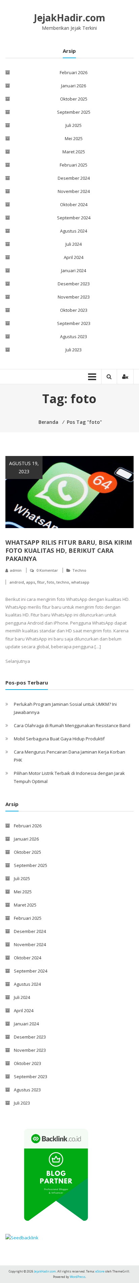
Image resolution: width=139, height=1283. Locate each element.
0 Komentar (47, 570)
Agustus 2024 (73, 231)
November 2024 (74, 191)
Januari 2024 (73, 270)
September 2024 (73, 218)
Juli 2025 (73, 125)
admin (16, 570)
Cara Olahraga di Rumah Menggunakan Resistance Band (72, 725)
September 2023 (73, 323)
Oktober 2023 (73, 310)
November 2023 (74, 297)
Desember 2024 (74, 178)
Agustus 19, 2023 (24, 467)
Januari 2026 (73, 86)
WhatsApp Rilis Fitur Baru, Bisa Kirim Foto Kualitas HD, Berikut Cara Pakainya (68, 550)
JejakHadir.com (69, 17)
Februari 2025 (73, 165)
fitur (41, 582)
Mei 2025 (74, 138)
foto (50, 582)
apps (30, 582)
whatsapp (80, 582)
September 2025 (73, 112)
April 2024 (73, 257)
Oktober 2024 (73, 204)
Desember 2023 (74, 284)
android (16, 582)
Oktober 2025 (73, 99)
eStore (100, 1271)
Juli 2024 (73, 244)
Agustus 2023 (73, 336)
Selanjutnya (17, 661)
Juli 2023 (73, 350)
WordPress (77, 1277)
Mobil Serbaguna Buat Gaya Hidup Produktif (59, 739)
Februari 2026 (73, 72)
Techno (79, 570)
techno (62, 582)
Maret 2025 (73, 152)
